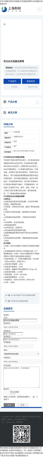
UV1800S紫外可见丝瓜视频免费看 (23, 295)
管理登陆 (19, 422)
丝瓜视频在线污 (34, 448)
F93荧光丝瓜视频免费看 (19, 301)
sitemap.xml (10, 422)
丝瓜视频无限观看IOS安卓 (17, 448)
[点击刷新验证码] (15, 392)
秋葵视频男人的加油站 (23, 453)
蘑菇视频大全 (23, 456)
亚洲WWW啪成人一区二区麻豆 (21, 450)
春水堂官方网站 (8, 453)
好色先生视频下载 (11, 456)
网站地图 (3, 448)
